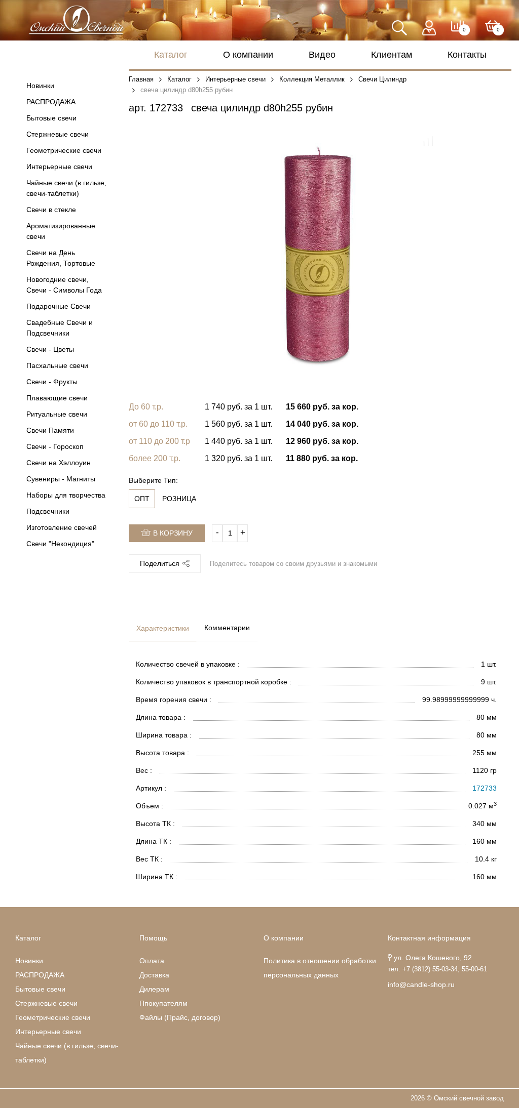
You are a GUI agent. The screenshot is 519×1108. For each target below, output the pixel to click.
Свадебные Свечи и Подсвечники (59, 327)
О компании (248, 55)
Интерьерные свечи (59, 166)
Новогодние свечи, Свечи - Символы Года (64, 284)
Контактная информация (429, 938)
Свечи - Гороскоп (55, 446)
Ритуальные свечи (56, 414)
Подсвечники (47, 511)
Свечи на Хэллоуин (58, 463)
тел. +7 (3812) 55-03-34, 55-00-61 (437, 969)
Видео (322, 55)
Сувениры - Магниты (60, 479)
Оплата (151, 961)
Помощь (153, 938)
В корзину (172, 533)
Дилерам (154, 989)
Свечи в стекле (51, 210)
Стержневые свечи (57, 134)
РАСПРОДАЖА (51, 102)
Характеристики (162, 628)
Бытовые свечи (51, 118)
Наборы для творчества (65, 495)
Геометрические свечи (63, 150)
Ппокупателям (163, 1003)
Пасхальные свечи (57, 365)
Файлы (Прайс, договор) (179, 1017)
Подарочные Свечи (58, 306)
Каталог (171, 55)
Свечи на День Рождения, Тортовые (60, 258)
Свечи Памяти (50, 430)
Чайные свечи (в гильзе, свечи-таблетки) (66, 188)
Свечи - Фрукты (52, 382)
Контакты (467, 55)
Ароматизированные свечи (60, 231)
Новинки (40, 85)
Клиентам (391, 55)
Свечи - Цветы (50, 349)
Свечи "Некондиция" (60, 544)
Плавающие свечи (57, 398)
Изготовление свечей (61, 527)
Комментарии (227, 628)
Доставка (154, 975)
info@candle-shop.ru (421, 984)
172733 (484, 788)
